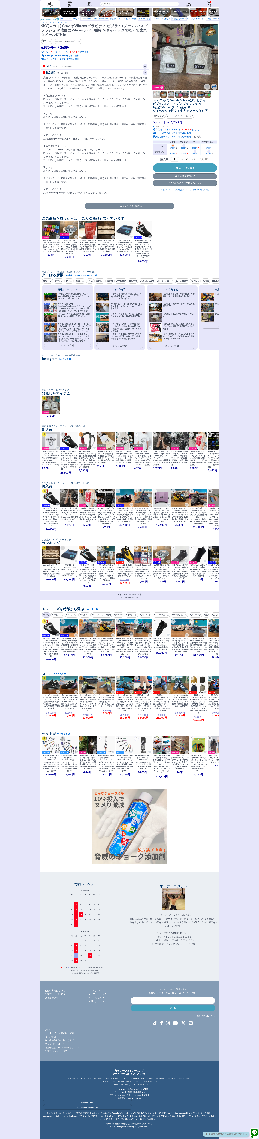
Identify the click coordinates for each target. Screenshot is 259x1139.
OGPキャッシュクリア (56, 1051)
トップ (43, 22)
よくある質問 (148, 281)
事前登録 (122, 281)
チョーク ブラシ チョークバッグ (59, 22)
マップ (60, 281)
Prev (155, 57)
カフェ (81, 281)
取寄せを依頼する (186, 176)
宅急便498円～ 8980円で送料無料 (109, 19)
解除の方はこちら (206, 1016)
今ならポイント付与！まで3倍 (178, 129)
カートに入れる (186, 168)
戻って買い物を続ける (131, 206)
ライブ (49, 281)
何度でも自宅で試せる (188, 19)
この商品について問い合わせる (186, 183)
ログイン (189, 6)
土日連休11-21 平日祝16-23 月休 (79, 276)
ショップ (50, 6)
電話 (207, 281)
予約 (111, 281)
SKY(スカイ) (159, 116)
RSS (47, 1037)
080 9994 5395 (87, 1102)
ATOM (54, 1037)
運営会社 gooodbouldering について (63, 1048)
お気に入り (198, 159)
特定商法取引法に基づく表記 (59, 1040)
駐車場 (134, 281)
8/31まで (70, 19)
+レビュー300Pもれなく (154, 19)
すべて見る (63, 359)
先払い (217, 281)
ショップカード (166, 281)
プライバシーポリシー (56, 1044)
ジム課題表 (183, 281)
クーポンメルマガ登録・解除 (59, 1033)
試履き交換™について (182, 190)
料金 (91, 281)
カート (209, 4)
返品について (166, 190)
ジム (69, 6)
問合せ (254, 1137)
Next (214, 57)
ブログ (89, 6)
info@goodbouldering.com (87, 1107)
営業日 (101, 281)
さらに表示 (118, 346)
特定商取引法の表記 (201, 190)
